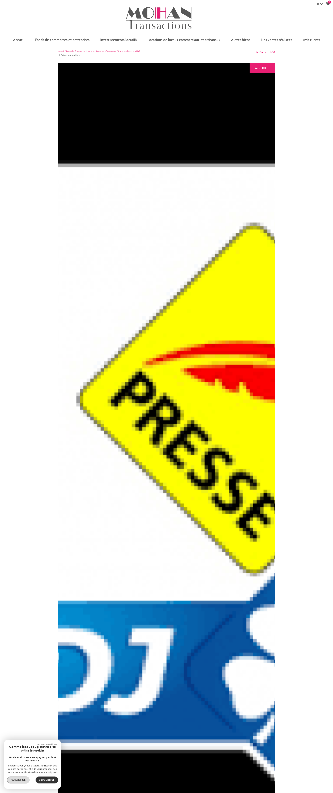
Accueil (18, 39)
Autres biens (240, 39)
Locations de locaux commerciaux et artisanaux (183, 39)
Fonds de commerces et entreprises (62, 39)
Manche (91, 51)
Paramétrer (18, 779)
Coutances (100, 51)
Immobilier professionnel (75, 51)
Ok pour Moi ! (47, 779)
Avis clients (311, 39)
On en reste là (45, 744)
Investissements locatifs (118, 39)
